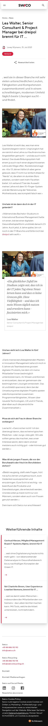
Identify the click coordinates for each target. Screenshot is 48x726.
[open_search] (44, 5)
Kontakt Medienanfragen (13, 677)
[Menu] (4, 5)
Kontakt (6, 671)
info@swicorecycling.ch (13, 664)
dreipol (5, 234)
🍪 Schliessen (35, 721)
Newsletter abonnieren (12, 693)
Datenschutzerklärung (19, 713)
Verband (7, 54)
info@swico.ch (8, 651)
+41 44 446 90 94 (10, 661)
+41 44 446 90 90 (10, 647)
